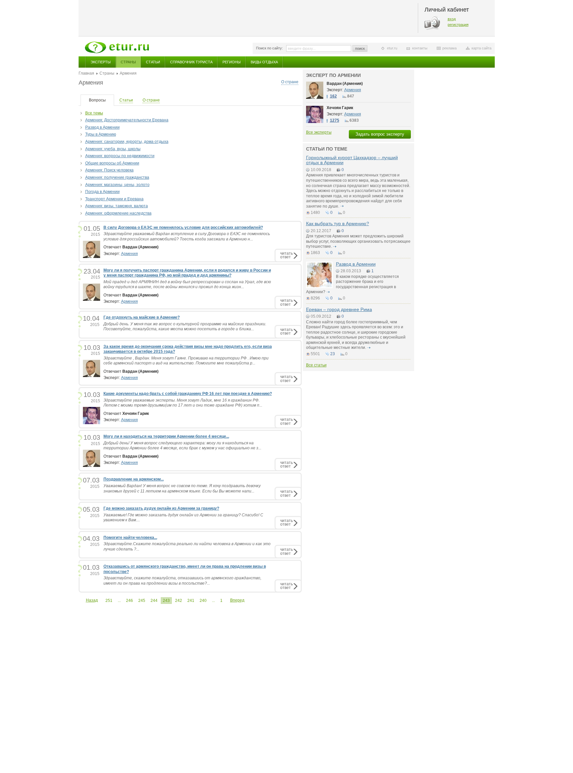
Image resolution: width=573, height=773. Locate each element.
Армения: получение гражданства (117, 177)
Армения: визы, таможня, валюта (116, 206)
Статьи (153, 62)
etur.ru (392, 48)
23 (332, 354)
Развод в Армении (102, 127)
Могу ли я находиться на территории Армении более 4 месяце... (166, 436)
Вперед (237, 600)
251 (108, 600)
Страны (128, 62)
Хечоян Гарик (340, 107)
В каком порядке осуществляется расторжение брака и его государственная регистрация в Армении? (352, 284)
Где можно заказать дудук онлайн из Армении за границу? (161, 508)
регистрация (458, 25)
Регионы (232, 62)
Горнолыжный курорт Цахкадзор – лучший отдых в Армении (352, 160)
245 (141, 600)
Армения (129, 253)
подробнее (342, 206)
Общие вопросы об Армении (112, 163)
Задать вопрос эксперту (379, 134)
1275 (334, 120)
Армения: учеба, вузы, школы (113, 149)
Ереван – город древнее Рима (339, 309)
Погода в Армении (102, 191)
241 (190, 600)
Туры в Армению (100, 134)
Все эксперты (319, 132)
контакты (419, 48)
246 (129, 600)
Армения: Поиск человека (109, 170)
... (119, 600)
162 (333, 96)
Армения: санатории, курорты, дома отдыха (126, 141)
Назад (92, 600)
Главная (86, 73)
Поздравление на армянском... (133, 479)
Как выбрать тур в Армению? (337, 223)
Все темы (94, 113)
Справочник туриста (191, 62)
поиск (360, 48)
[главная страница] (117, 47)
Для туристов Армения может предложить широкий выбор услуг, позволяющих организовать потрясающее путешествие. (358, 241)
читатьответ (286, 255)
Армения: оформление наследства (118, 213)
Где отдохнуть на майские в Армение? (141, 317)
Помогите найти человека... (130, 537)
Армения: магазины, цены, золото (117, 184)
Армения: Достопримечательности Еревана (126, 120)
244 (154, 600)
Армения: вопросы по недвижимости (120, 156)
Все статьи (316, 365)
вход (452, 19)
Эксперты (101, 62)
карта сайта (481, 48)
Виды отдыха (264, 62)
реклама (449, 48)
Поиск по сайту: (269, 48)
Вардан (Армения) (345, 83)
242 (178, 600)
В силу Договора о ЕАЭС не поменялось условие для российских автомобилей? (183, 227)
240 (203, 600)
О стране (289, 82)
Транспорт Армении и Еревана (114, 199)
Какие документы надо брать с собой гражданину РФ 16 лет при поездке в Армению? (187, 393)
